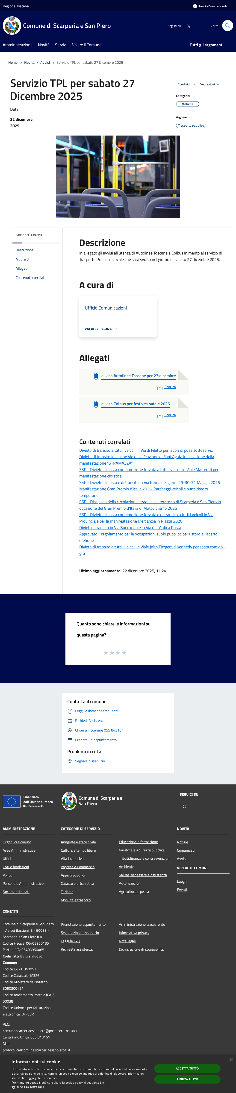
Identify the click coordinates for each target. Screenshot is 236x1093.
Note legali (127, 941)
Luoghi (182, 881)
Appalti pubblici (73, 875)
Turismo (67, 891)
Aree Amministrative (19, 850)
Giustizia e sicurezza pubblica (142, 850)
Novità (29, 62)
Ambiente (126, 866)
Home (13, 62)
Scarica (170, 387)
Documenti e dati (16, 891)
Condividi (184, 84)
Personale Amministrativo (23, 883)
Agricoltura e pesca (134, 891)
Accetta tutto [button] (187, 1068)
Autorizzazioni (130, 883)
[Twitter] (186, 25)
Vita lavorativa (72, 858)
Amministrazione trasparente (142, 924)
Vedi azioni (207, 84)
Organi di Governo (17, 842)
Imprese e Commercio (77, 867)
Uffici (7, 858)
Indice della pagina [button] (29, 235)
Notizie (182, 842)
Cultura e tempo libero (78, 850)
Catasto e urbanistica (77, 883)
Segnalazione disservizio (80, 932)
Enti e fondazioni (16, 867)
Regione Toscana (16, 6)
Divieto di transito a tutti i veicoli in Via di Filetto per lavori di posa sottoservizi (146, 450)
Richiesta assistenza (77, 949)
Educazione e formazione (138, 841)
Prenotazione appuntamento (83, 924)
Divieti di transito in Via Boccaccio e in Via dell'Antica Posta (130, 527)
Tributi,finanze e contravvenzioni (144, 858)
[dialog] (118, 1074)
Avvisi (45, 62)
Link (102, 1082)
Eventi (182, 889)
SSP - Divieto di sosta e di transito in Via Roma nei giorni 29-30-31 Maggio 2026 (149, 482)
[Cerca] (227, 25)
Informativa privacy (134, 932)
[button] (80, 1087)
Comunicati (186, 850)
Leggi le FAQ (70, 941)
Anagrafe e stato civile (78, 842)
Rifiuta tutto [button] (187, 1079)
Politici (8, 875)
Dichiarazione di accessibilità (141, 949)
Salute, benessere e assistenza (143, 875)
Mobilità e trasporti (76, 900)
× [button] (231, 1059)
